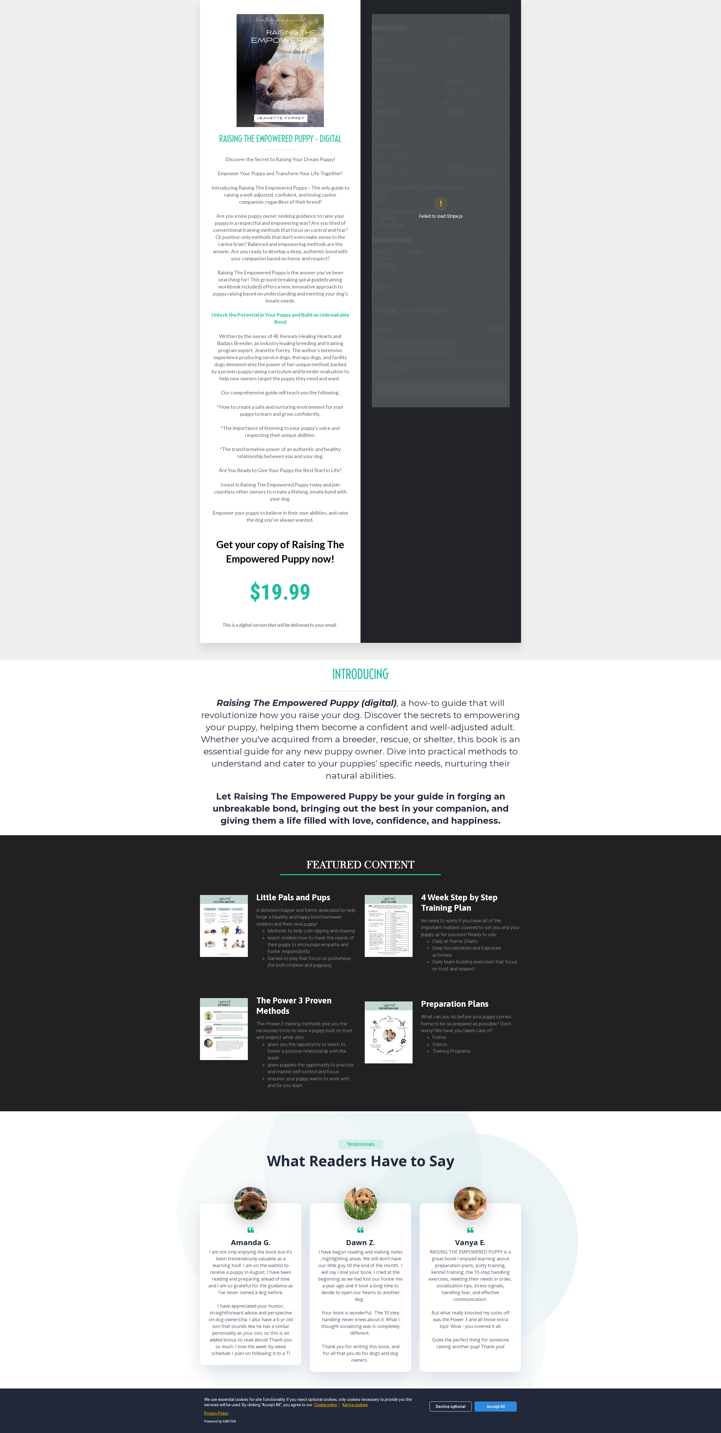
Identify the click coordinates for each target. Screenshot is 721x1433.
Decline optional (451, 1406)
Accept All (496, 1406)
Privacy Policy (216, 1413)
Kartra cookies (355, 1405)
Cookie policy (326, 1405)
